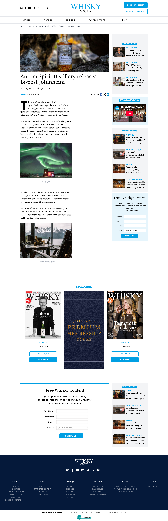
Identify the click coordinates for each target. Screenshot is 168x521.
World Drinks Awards (125, 486)
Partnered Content (42, 489)
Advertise (15, 489)
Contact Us (15, 486)
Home (22, 26)
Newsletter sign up (135, 12)
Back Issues (97, 489)
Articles (26, 20)
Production (42, 494)
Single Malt (70, 492)
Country (120, 230)
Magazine (70, 20)
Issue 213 (125, 342)
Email (121, 226)
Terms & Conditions (15, 492)
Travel (130, 135)
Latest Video (129, 100)
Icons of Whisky (125, 492)
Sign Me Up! (129, 236)
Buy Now (43, 359)
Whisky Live (152, 486)
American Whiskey (97, 494)
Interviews (42, 492)
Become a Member (135, 5)
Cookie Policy (15, 497)
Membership (97, 492)
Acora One (121, 512)
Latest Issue (97, 486)
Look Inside (43, 354)
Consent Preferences (15, 500)
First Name (119, 216)
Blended (70, 489)
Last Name (119, 221)
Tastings (48, 20)
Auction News (134, 180)
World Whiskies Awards (125, 489)
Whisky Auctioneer (39, 211)
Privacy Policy (15, 494)
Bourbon (70, 494)
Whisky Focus (133, 150)
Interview (131, 48)
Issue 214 (43, 342)
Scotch (70, 497)
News (24, 94)
